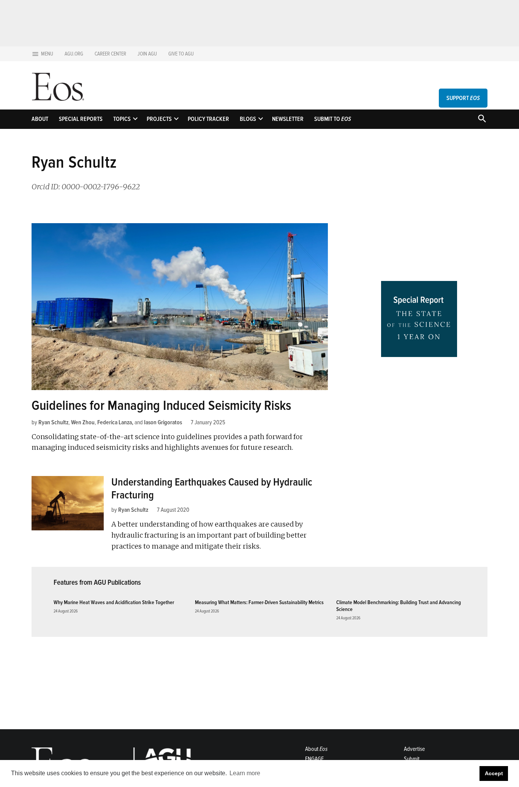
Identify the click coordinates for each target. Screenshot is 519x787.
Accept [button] (494, 773)
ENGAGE (314, 759)
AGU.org (74, 54)
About (40, 119)
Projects (159, 119)
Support (463, 98)
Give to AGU (181, 54)
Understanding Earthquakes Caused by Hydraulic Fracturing (211, 488)
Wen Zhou (83, 422)
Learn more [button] (244, 773)
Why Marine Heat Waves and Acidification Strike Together (114, 602)
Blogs (248, 119)
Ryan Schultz (53, 422)
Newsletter (288, 119)
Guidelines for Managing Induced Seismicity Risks (161, 405)
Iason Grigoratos (163, 422)
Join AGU (147, 54)
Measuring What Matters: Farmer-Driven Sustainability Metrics (259, 602)
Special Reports (81, 119)
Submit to (332, 119)
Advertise (414, 749)
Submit (411, 759)
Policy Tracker (208, 119)
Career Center (110, 54)
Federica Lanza (114, 422)
